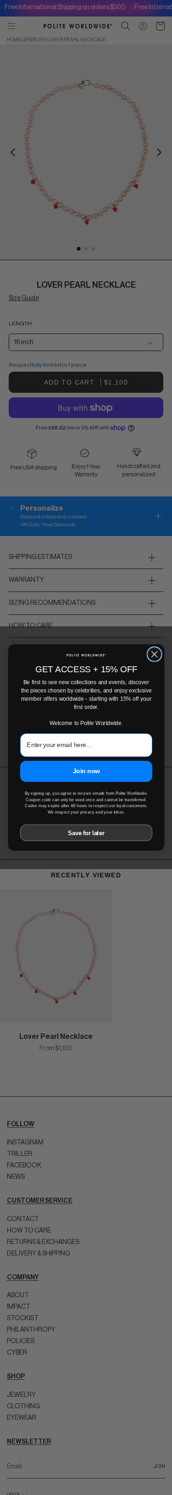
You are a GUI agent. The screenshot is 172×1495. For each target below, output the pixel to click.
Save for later (86, 833)
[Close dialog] (154, 654)
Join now (86, 771)
